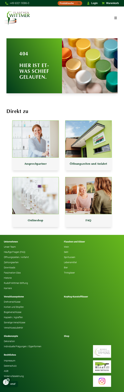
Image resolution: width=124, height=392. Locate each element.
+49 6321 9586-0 (19, 3)
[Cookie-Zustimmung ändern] (6, 382)
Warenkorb (112, 3)
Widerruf (10, 384)
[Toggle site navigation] (115, 18)
